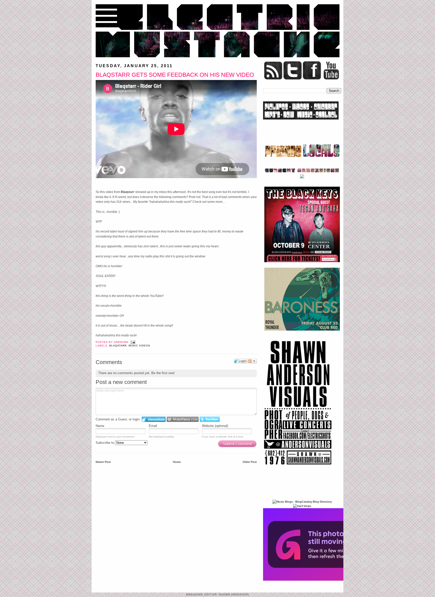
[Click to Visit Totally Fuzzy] (317, 579)
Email (153, 426)
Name (100, 426)
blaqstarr (118, 345)
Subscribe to (105, 443)
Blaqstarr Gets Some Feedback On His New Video (175, 74)
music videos (139, 345)
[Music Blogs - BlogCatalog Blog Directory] (302, 501)
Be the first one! (163, 373)
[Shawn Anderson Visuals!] (298, 466)
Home (177, 461)
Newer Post (103, 461)
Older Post (250, 461)
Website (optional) (215, 426)
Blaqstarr (128, 192)
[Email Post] (132, 342)
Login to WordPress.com (183, 419)
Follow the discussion (252, 361)
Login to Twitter (210, 419)
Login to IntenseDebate (154, 419)
